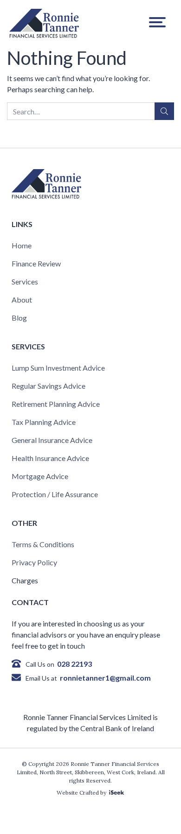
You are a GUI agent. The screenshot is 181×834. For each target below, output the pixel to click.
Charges (25, 580)
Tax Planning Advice (44, 421)
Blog (19, 317)
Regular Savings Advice (48, 385)
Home (22, 245)
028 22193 (74, 663)
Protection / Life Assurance (55, 494)
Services (25, 281)
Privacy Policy (34, 562)
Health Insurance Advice (50, 458)
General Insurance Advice (52, 440)
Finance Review (36, 263)
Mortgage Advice (40, 476)
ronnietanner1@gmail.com (105, 677)
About (22, 299)
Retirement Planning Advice (56, 403)
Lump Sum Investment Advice (58, 367)
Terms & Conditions (43, 544)
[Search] (164, 111)
